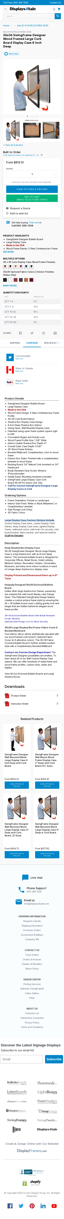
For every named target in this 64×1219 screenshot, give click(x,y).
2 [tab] (32, 116)
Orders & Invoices (32, 959)
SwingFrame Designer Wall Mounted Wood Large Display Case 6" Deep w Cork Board (47, 828)
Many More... (10, 285)
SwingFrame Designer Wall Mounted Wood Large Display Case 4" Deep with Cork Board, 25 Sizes (17, 830)
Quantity (9, 169)
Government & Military (32, 935)
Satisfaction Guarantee (32, 1018)
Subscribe (54, 1059)
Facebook (10, 1206)
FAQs (32, 998)
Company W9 (32, 939)
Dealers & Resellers (32, 964)
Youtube (54, 1206)
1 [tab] (27, 116)
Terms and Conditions (32, 1027)
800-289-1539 (20, 2)
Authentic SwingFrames (32, 988)
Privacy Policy (32, 1022)
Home (6, 25)
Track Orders (32, 955)
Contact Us (55, 2)
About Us (32, 1008)
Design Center (32, 979)
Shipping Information (32, 925)
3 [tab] (36, 116)
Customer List (32, 1013)
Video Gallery (32, 993)
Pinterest (32, 1206)
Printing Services (32, 984)
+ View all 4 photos (13, 145)
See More (8, 252)
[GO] (58, 16)
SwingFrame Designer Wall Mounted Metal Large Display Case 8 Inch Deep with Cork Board (16, 760)
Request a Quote (32, 921)
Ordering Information (32, 916)
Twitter (21, 1206)
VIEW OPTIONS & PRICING (17, 785)
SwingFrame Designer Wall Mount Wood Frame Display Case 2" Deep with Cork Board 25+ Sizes (47, 760)
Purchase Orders (32, 930)
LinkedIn (43, 1206)
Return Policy (32, 968)
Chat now (34, 222)
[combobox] (32, 16)
